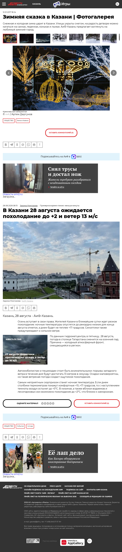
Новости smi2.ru (13, 194)
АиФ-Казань (27, 301)
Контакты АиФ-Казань (97, 490)
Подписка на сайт (74, 490)
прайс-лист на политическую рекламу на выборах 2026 (50, 497)
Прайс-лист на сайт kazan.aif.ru (73, 493)
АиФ (7, 114)
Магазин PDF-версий (74, 486)
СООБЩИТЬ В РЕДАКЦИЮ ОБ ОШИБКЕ (96, 497)
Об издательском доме (35, 486)
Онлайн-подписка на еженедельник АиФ (43, 490)
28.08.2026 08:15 (10, 205)
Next (114, 73)
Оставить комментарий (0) (61, 133)
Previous (9, 73)
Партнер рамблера (50, 541)
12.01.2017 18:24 (9, 12)
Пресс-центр (55, 486)
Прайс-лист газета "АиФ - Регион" (39, 493)
